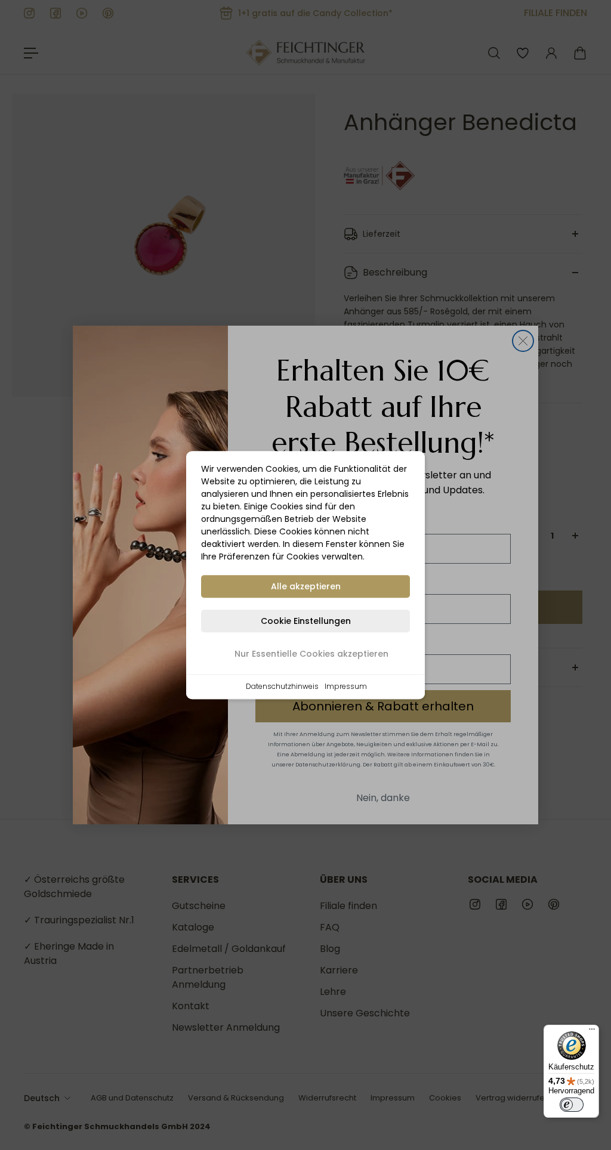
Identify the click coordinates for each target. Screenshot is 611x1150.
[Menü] (592, 1032)
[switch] (572, 1105)
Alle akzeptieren (306, 586)
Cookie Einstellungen (306, 621)
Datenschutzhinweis (282, 686)
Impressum (346, 686)
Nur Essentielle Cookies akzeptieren (311, 654)
